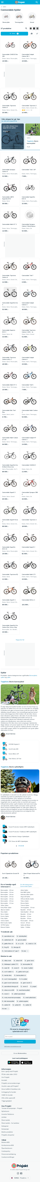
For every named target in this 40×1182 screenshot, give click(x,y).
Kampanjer (5, 1129)
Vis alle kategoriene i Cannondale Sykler (26, 885)
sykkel (2, 677)
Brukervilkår (5, 1142)
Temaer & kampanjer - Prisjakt (11, 1108)
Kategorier (4, 1126)
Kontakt (4, 1080)
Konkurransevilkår (7, 1145)
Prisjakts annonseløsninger (10, 1083)
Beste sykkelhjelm (16, 767)
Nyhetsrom (5, 1111)
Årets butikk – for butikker (10, 1123)
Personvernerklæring (8, 1154)
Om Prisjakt (5, 1077)
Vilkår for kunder (7, 1095)
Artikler (4, 1117)
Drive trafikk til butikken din (10, 1089)
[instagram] (18, 1173)
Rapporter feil (20, 640)
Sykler (4, 6)
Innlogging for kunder (8, 1092)
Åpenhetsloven (6, 1148)
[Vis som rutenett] (30, 28)
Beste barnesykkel (16, 682)
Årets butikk (5, 1120)
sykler (8, 677)
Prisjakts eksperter (7, 1135)
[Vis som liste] (34, 28)
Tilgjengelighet (6, 1101)
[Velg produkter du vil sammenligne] (32, 33)
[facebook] (21, 1173)
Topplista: (5, 682)
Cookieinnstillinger (7, 1157)
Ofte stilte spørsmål (8, 1098)
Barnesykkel (33, 675)
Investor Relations (7, 1114)
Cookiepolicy (5, 1151)
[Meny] (2, 2)
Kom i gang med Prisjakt (9, 1071)
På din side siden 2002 (9, 1074)
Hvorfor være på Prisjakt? (10, 1086)
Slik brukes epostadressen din (12, 1046)
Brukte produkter (7, 1132)
